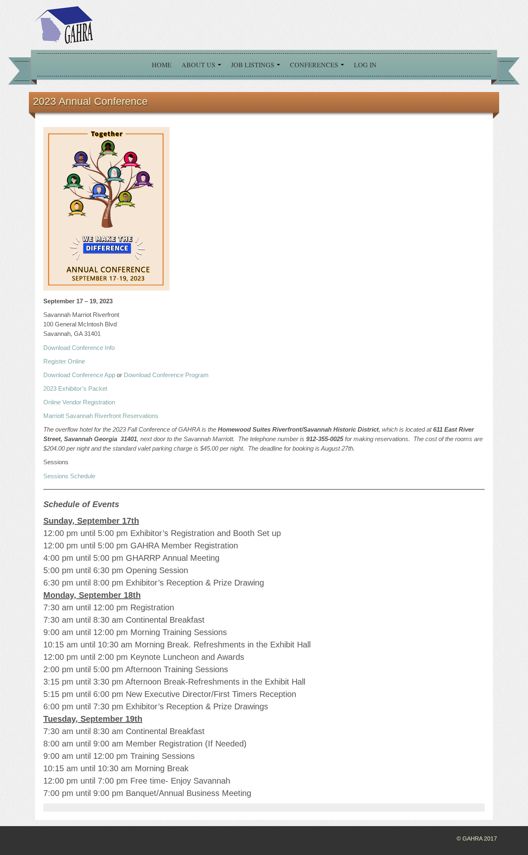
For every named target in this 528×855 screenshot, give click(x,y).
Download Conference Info (79, 347)
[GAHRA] (62, 24)
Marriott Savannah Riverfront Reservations (100, 415)
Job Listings (253, 64)
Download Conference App (79, 374)
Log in (365, 64)
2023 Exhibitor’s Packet (75, 388)
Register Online (64, 361)
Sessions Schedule (69, 475)
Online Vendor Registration (79, 402)
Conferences (315, 64)
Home (162, 64)
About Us (199, 64)
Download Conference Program (166, 374)
